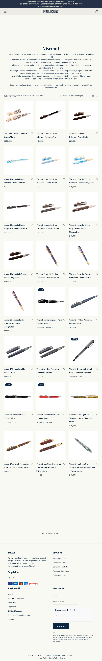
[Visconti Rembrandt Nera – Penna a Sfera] (18, 396)
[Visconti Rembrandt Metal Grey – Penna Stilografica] (83, 350)
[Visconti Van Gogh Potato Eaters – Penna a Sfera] (18, 500)
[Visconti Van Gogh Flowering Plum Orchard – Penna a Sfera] (18, 445)
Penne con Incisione (61, 575)
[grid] (93, 96)
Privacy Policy (42, 658)
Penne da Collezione (61, 571)
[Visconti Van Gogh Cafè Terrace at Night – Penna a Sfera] (83, 396)
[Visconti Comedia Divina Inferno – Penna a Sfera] (50, 115)
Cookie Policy (53, 658)
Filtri (65, 96)
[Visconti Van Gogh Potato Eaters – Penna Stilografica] (50, 500)
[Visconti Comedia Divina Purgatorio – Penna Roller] (50, 206)
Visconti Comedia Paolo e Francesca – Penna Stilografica (15, 323)
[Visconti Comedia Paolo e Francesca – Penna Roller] (83, 255)
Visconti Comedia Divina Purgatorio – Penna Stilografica (79, 228)
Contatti (11, 619)
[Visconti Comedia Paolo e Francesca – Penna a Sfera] (50, 255)
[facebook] (9, 578)
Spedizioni (12, 603)
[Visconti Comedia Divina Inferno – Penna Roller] (83, 115)
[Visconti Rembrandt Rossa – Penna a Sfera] (50, 396)
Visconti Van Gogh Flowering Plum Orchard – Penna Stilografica (48, 467)
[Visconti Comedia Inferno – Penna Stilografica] (18, 255)
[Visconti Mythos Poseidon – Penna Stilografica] (50, 350)
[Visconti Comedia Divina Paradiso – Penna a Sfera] (18, 160)
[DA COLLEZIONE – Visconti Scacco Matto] (18, 115)
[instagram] (13, 578)
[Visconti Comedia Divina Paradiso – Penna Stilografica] (83, 160)
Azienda (11, 594)
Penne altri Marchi (60, 563)
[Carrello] (96, 11)
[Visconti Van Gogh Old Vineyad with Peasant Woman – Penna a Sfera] (83, 445)
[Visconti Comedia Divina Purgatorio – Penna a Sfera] (18, 206)
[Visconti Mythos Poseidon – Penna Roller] (18, 350)
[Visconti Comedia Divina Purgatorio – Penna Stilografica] (83, 206)
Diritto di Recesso (15, 611)
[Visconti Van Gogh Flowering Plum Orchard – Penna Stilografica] (50, 445)
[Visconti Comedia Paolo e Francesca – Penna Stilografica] (18, 301)
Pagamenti (12, 607)
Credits (62, 658)
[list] (97, 96)
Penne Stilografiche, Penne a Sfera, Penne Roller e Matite (24, 95)
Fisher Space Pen (59, 559)
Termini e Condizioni (16, 598)
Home (5, 95)
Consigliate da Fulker (61, 567)
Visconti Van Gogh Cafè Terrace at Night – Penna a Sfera (80, 418)
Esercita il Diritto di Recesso (19, 615)
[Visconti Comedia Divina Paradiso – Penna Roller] (50, 160)
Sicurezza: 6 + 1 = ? (64, 610)
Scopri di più (56, 641)
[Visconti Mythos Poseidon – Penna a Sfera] (83, 301)
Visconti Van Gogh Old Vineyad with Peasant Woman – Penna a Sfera (82, 467)
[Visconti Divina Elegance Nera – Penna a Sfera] (50, 301)
